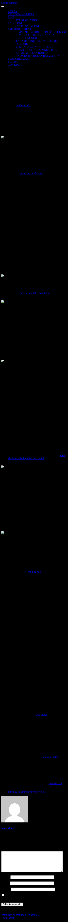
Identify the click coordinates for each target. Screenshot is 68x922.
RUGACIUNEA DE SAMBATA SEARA (37, 55)
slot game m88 (50, 757)
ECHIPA (12, 61)
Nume (5, 877)
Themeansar (7, 917)
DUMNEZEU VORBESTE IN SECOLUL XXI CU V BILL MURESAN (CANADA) (40, 33)
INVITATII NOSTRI (26, 38)
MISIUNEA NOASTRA (21, 14)
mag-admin (7, 828)
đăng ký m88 (34, 571)
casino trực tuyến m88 (31, 173)
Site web (5, 889)
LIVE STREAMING (26, 20)
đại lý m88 (41, 714)
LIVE (11, 17)
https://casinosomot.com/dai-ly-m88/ (27, 791)
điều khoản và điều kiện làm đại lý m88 (36, 457)
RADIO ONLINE (17, 23)
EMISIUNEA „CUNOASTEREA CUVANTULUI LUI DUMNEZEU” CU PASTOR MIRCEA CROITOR (37, 49)
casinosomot (55, 783)
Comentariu (8, 849)
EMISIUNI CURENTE (20, 29)
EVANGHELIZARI (19, 58)
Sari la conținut (9, 2)
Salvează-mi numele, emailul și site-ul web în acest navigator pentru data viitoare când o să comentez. (29, 897)
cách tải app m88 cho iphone (34, 293)
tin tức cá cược (23, 105)
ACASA (12, 11)
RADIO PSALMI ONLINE (29, 26)
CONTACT (14, 64)
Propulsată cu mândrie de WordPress (20, 914)
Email (5, 883)
